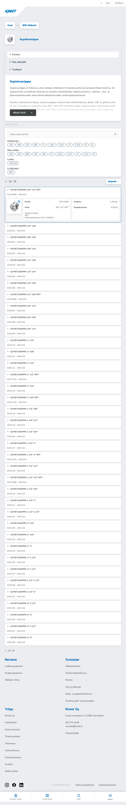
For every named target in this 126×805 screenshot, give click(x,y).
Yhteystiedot (72, 733)
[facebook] (14, 785)
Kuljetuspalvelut (13, 673)
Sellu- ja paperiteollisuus (78, 693)
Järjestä (112, 181)
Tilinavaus (10, 743)
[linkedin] (21, 785)
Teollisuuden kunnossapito (79, 700)
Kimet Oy (10, 715)
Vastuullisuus (12, 750)
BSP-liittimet (29, 25)
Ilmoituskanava (13, 757)
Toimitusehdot (12, 736)
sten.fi (119, 3)
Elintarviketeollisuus (76, 673)
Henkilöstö (11, 722)
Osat (9, 25)
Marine (69, 679)
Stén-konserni (12, 729)
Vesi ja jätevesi (73, 687)
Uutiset (9, 764)
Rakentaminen (72, 666)
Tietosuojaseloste (84, 785)
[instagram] (7, 785)
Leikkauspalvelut (14, 666)
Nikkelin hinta (12, 679)
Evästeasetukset (107, 785)
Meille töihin (11, 771)
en (107, 3)
